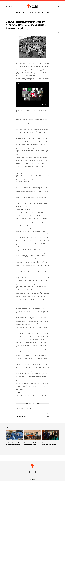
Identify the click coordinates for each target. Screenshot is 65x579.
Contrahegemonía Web (22, 63)
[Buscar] (58, 6)
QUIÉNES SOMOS (18, 12)
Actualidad (18, 408)
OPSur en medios (30, 408)
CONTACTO (39, 12)
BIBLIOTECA (34, 12)
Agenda (48, 12)
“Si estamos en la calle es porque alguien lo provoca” (29, 170)
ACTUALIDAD (24, 12)
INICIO (32, 475)
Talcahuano (9, 32)
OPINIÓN (29, 12)
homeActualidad (24, 408)
